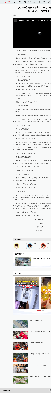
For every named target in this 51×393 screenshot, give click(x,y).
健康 (48, 2)
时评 (29, 2)
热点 (15, 2)
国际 (25, 2)
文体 (34, 2)
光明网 (17, 14)
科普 (39, 2)
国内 (20, 2)
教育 (44, 2)
